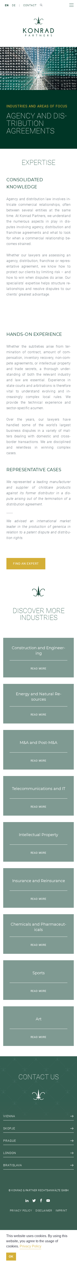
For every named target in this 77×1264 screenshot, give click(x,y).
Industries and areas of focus (36, 106)
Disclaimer (44, 1210)
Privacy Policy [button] (30, 1246)
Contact (30, 5)
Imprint (61, 1210)
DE (14, 5)
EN (7, 5)
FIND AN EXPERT (26, 563)
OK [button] (11, 1256)
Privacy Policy (21, 1210)
